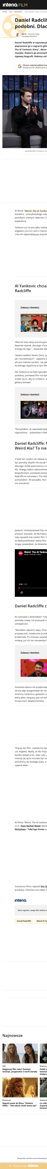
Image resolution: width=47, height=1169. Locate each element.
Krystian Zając (34, 34)
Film (10, 12)
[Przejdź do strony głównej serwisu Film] (23, 5)
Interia (4, 12)
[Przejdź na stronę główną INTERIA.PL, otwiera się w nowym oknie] (10, 5)
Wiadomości (18, 12)
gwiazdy (29, 230)
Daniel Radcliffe (24, 921)
